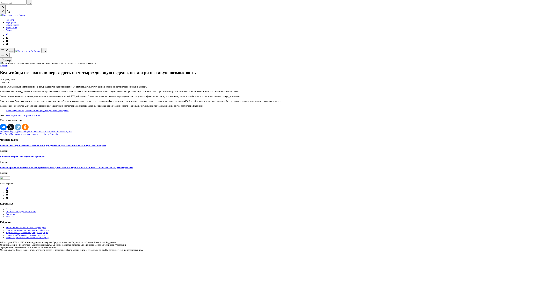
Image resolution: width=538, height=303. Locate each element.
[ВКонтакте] (3, 127)
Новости (10, 20)
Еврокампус (11, 27)
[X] (10, 127)
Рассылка (10, 216)
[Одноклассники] (25, 127)
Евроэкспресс (12, 25)
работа (16, 115)
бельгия (9, 115)
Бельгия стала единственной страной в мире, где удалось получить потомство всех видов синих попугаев (53, 145)
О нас (8, 209)
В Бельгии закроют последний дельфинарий (22, 156)
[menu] (5, 55)
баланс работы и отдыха (30, 115)
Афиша (9, 30)
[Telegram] (18, 127)
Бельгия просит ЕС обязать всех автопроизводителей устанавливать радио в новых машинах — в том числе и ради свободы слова (66, 167)
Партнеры (10, 214)
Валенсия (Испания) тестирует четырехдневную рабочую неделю (37, 110)
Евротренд (11, 22)
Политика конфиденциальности (21, 211)
